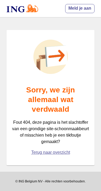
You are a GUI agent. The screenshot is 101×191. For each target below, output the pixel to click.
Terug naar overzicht (50, 152)
